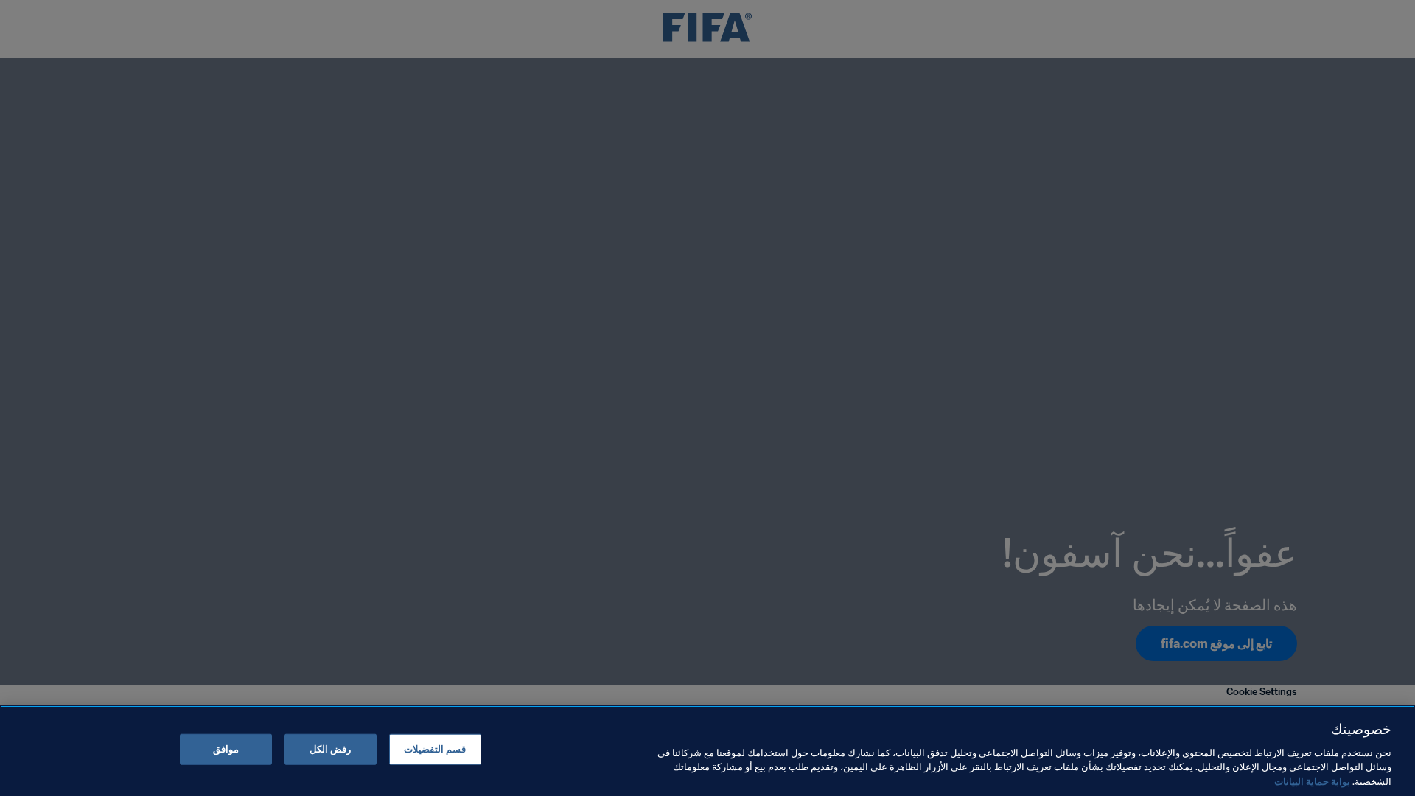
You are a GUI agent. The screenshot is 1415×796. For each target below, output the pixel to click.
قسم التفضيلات (435, 749)
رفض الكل (330, 749)
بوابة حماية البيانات (1312, 781)
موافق (226, 749)
